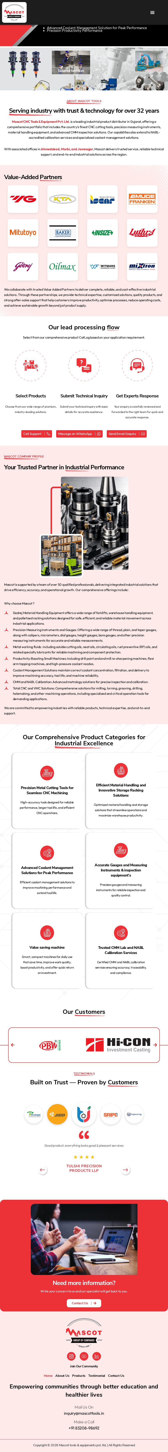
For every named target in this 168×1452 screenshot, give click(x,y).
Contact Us (116, 1376)
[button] (152, 12)
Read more (44, 800)
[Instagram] (71, 1356)
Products (78, 1376)
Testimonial (96, 1376)
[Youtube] (84, 1356)
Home (48, 1376)
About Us (62, 1376)
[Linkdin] (96, 1356)
